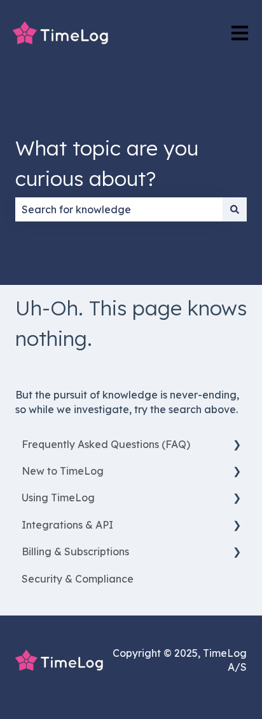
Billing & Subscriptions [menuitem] (75, 551)
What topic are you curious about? (106, 163)
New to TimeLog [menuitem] (63, 471)
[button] (236, 445)
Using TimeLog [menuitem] (58, 497)
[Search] (235, 209)
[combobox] (119, 209)
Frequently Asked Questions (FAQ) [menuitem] (106, 444)
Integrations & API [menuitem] (67, 524)
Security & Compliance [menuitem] (78, 578)
